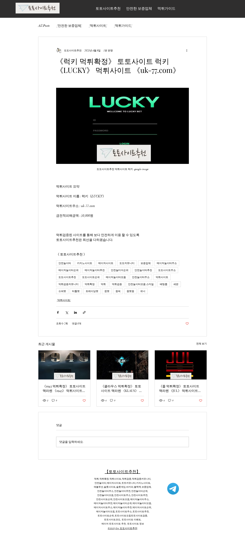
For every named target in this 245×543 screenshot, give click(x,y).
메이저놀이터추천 (95, 270)
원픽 (118, 291)
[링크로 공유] (84, 312)
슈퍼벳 (62, 291)
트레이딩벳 (92, 291)
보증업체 (146, 263)
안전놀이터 (64, 263)
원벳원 (130, 291)
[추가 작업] (187, 50)
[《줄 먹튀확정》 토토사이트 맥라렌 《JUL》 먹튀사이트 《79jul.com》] (181, 364)
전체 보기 (201, 343)
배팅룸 (163, 284)
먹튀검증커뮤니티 (68, 284)
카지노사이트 (84, 263)
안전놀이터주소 (141, 277)
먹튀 (103, 284)
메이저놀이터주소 (167, 263)
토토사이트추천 (67, 277)
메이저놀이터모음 (116, 277)
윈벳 (106, 291)
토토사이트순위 (91, 277)
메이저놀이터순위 (68, 270)
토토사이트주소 (167, 270)
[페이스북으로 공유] (58, 312)
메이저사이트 (105, 263)
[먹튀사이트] (98, 26)
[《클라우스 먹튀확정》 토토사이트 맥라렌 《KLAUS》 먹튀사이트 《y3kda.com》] (123, 364)
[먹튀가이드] (123, 26)
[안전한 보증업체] (69, 26)
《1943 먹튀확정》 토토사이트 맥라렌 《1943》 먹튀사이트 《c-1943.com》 (64, 388)
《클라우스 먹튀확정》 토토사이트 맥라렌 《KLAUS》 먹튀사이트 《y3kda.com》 (121, 388)
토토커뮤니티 (127, 263)
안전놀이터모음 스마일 (141, 284)
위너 (142, 291)
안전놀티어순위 (119, 270)
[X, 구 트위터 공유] (66, 312)
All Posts (44, 26)
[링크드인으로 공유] (75, 312)
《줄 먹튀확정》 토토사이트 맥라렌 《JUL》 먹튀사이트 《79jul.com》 (179, 388)
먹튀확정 (90, 284)
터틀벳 (76, 291)
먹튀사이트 (162, 277)
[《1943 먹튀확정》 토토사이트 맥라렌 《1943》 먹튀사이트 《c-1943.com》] (64, 364)
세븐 (175, 284)
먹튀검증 (117, 284)
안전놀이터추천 (143, 270)
